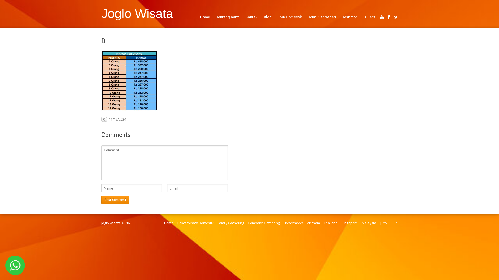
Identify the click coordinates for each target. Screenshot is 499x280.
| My (383, 223)
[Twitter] (395, 17)
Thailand (331, 223)
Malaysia (369, 223)
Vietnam (313, 223)
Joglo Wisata (137, 13)
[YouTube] (382, 17)
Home (168, 223)
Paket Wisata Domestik (195, 223)
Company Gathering (264, 223)
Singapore (350, 223)
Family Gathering (231, 223)
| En (394, 223)
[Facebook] (389, 17)
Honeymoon (293, 223)
